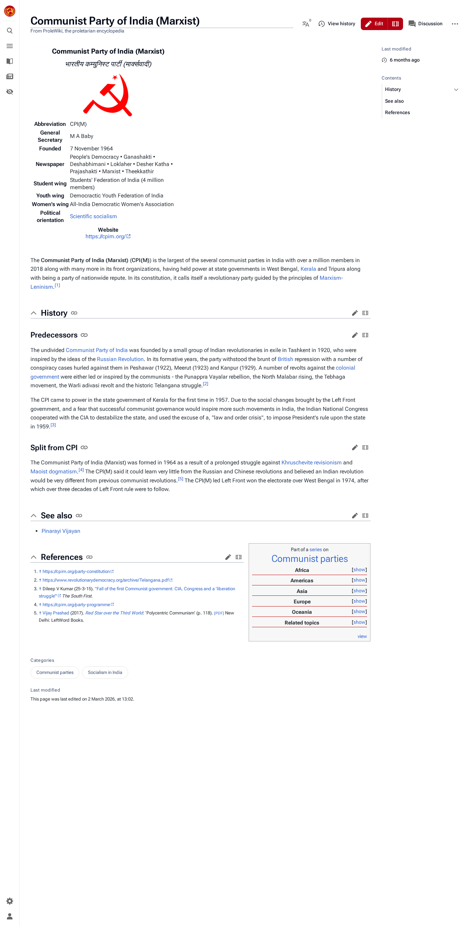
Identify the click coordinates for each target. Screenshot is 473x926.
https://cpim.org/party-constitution (76, 571)
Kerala (308, 269)
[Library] (10, 61)
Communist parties (309, 558)
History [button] (54, 313)
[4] (81, 469)
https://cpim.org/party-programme (76, 604)
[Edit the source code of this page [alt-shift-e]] (395, 24)
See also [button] (56, 515)
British (285, 359)
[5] (180, 478)
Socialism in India (105, 672)
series (316, 549)
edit (355, 313)
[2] (205, 383)
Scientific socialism (93, 216)
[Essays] (10, 76)
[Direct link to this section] (74, 313)
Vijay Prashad (56, 612)
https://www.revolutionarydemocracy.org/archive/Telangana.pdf (106, 580)
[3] (53, 424)
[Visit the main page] (10, 11)
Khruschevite (297, 462)
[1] (57, 284)
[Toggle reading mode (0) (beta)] (10, 92)
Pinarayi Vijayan (61, 531)
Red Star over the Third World (114, 612)
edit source (365, 313)
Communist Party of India (97, 350)
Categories (42, 660)
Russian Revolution (120, 359)
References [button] (62, 557)
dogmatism (63, 471)
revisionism (328, 462)
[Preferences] (10, 901)
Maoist (38, 471)
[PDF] (219, 613)
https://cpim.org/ (106, 236)
